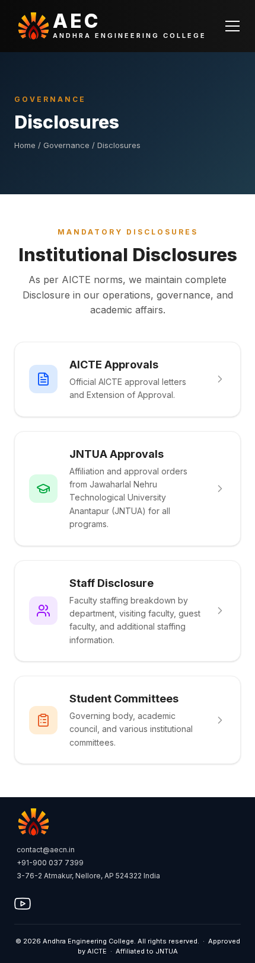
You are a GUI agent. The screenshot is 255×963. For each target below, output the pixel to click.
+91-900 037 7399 (50, 862)
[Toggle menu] (232, 26)
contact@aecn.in (46, 849)
